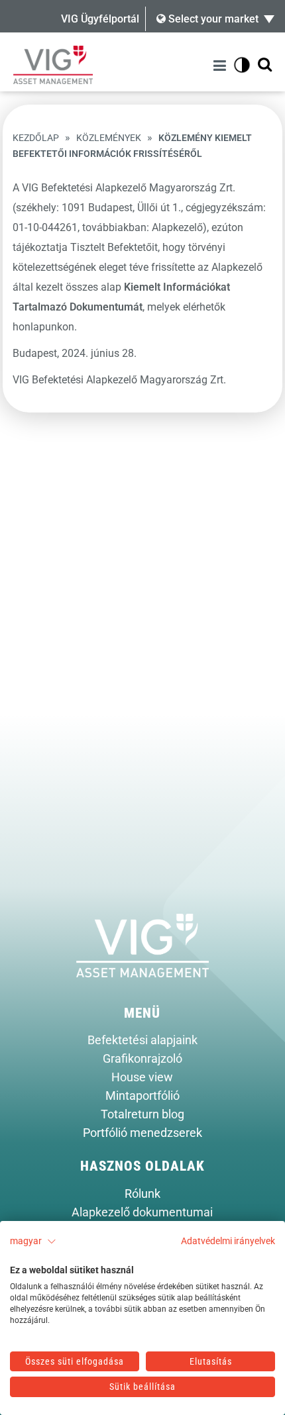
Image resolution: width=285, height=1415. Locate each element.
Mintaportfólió (142, 1095)
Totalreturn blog (142, 1114)
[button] (33, 1241)
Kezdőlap (36, 138)
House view (142, 1077)
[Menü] (221, 65)
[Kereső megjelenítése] (265, 65)
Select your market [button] (212, 19)
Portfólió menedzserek (142, 1133)
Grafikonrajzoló (142, 1058)
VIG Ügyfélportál (100, 19)
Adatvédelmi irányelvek (228, 1241)
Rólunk (142, 1193)
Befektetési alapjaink (142, 1040)
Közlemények (108, 138)
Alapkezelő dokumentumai (142, 1212)
